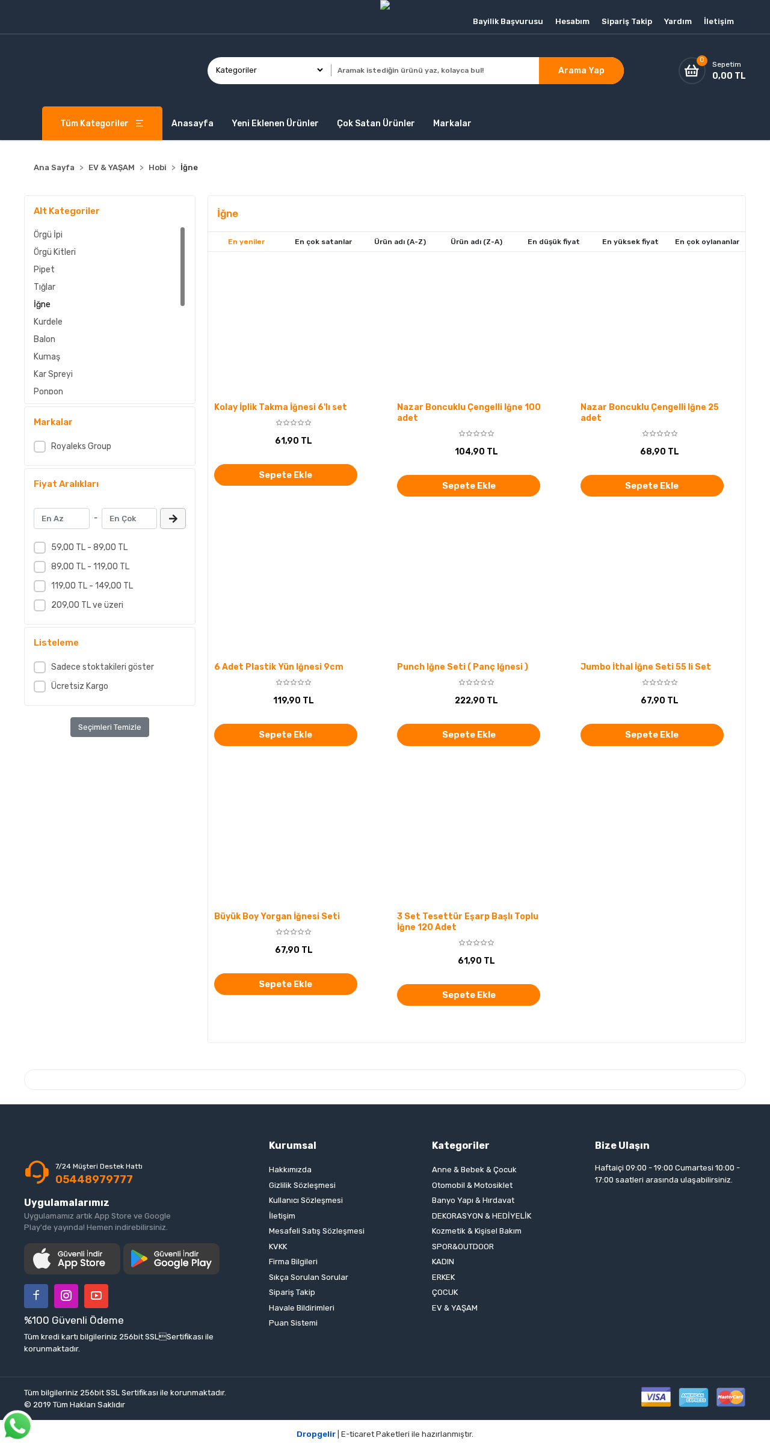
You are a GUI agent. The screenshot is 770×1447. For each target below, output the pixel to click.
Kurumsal (292, 1145)
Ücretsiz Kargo (79, 686)
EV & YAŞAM (455, 1307)
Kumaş (47, 357)
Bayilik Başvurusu (508, 21)
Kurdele (48, 322)
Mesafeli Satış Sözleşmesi (317, 1230)
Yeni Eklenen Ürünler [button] (275, 123)
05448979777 (94, 1179)
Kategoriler (461, 1145)
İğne (42, 304)
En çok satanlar (323, 241)
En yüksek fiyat (630, 241)
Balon (44, 339)
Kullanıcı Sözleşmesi (306, 1200)
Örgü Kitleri (55, 252)
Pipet (44, 270)
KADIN (443, 1261)
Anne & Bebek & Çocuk (474, 1169)
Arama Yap (581, 71)
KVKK (278, 1246)
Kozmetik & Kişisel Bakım (477, 1230)
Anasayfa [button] (192, 123)
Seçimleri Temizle (109, 727)
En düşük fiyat (554, 241)
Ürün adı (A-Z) (400, 241)
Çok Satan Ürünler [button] (376, 123)
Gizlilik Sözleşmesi (302, 1185)
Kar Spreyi (53, 374)
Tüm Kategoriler (94, 123)
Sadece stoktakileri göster (102, 667)
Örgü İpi (48, 235)
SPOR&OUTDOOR (463, 1246)
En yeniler (246, 241)
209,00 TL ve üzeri (87, 605)
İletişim (719, 21)
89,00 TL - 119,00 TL (90, 566)
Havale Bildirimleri (301, 1307)
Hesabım (572, 21)
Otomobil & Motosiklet (472, 1185)
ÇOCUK (445, 1292)
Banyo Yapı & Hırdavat (473, 1200)
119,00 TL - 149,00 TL (92, 586)
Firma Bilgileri (293, 1261)
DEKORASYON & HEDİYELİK (481, 1215)
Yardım (678, 21)
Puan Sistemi (293, 1322)
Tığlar (44, 287)
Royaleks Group (81, 446)
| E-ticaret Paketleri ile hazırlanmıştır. (385, 1434)
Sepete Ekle (285, 475)
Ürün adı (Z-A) (476, 241)
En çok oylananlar (707, 241)
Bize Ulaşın (622, 1145)
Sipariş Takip (627, 21)
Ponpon (48, 392)
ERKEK (443, 1277)
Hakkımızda (290, 1169)
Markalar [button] (452, 123)
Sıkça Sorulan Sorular (308, 1277)
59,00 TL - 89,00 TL (89, 547)
